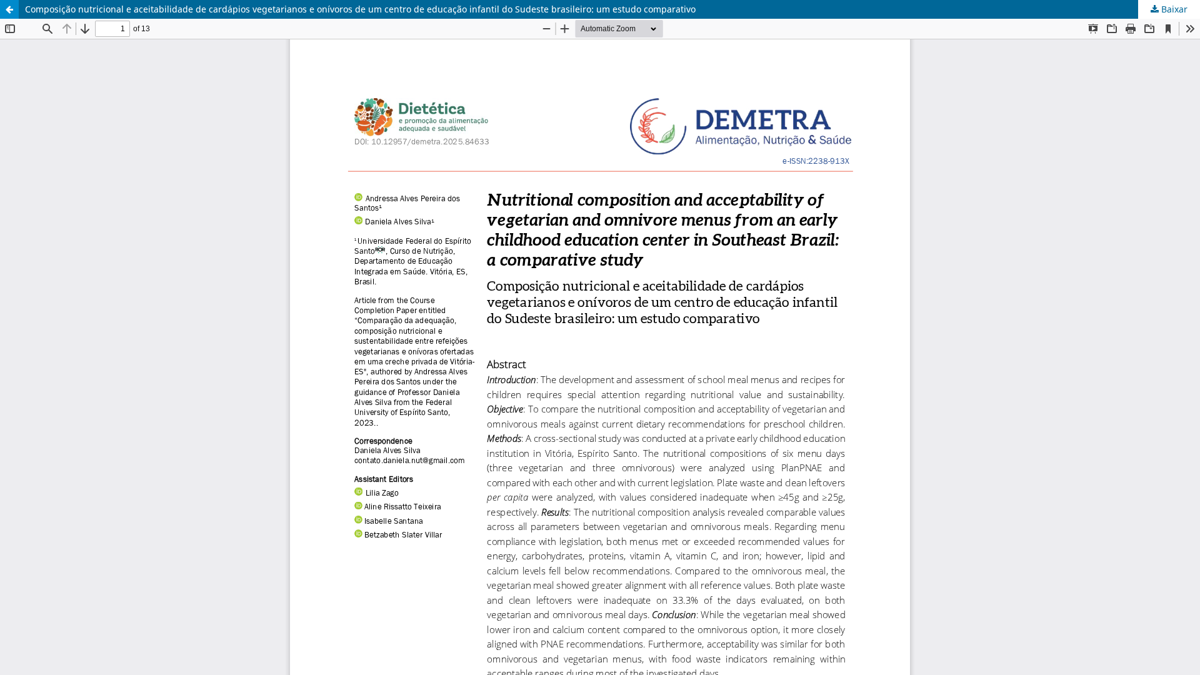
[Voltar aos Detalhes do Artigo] (9, 9)
